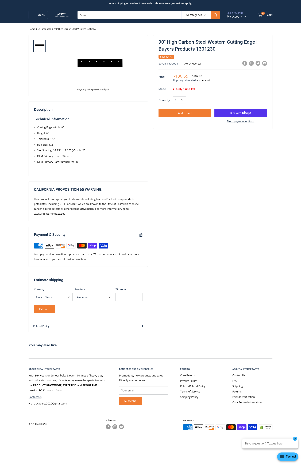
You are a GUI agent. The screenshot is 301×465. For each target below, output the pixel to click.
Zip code (120, 289)
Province (80, 289)
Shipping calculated (184, 80)
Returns (237, 391)
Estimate (44, 309)
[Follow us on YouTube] (121, 426)
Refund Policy (41, 326)
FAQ (234, 380)
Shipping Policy (189, 397)
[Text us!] (287, 457)
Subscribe (130, 401)
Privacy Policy (188, 380)
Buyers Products (169, 63)
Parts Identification (243, 397)
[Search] (215, 15)
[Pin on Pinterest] (251, 63)
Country (39, 289)
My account (235, 16)
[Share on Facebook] (244, 63)
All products (44, 28)
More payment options (240, 121)
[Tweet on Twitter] (258, 63)
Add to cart (185, 113)
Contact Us (35, 397)
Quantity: (165, 100)
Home (32, 28)
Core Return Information (247, 402)
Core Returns (188, 375)
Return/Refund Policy (193, 386)
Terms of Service (190, 391)
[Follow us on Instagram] (114, 426)
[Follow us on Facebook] (108, 426)
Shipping (237, 386)
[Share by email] (264, 63)
